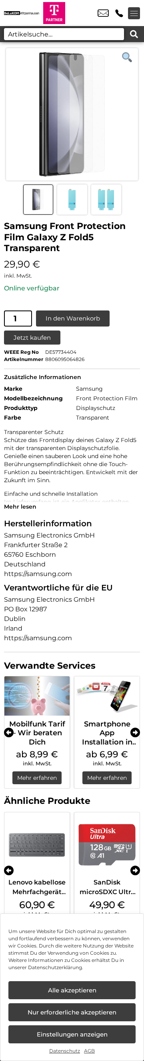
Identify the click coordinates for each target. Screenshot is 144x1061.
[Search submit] (134, 34)
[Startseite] (21, 13)
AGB (89, 1051)
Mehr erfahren (37, 777)
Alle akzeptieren (72, 990)
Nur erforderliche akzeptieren (72, 1012)
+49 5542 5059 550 (119, 13)
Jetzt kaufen (32, 337)
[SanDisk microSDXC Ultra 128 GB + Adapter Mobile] (107, 845)
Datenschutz (64, 1051)
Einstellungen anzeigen (72, 1034)
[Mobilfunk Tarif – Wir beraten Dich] (37, 696)
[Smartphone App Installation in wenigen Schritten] (107, 696)
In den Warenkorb (73, 318)
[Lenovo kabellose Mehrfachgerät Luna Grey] (37, 845)
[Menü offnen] (134, 13)
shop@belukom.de (103, 13)
